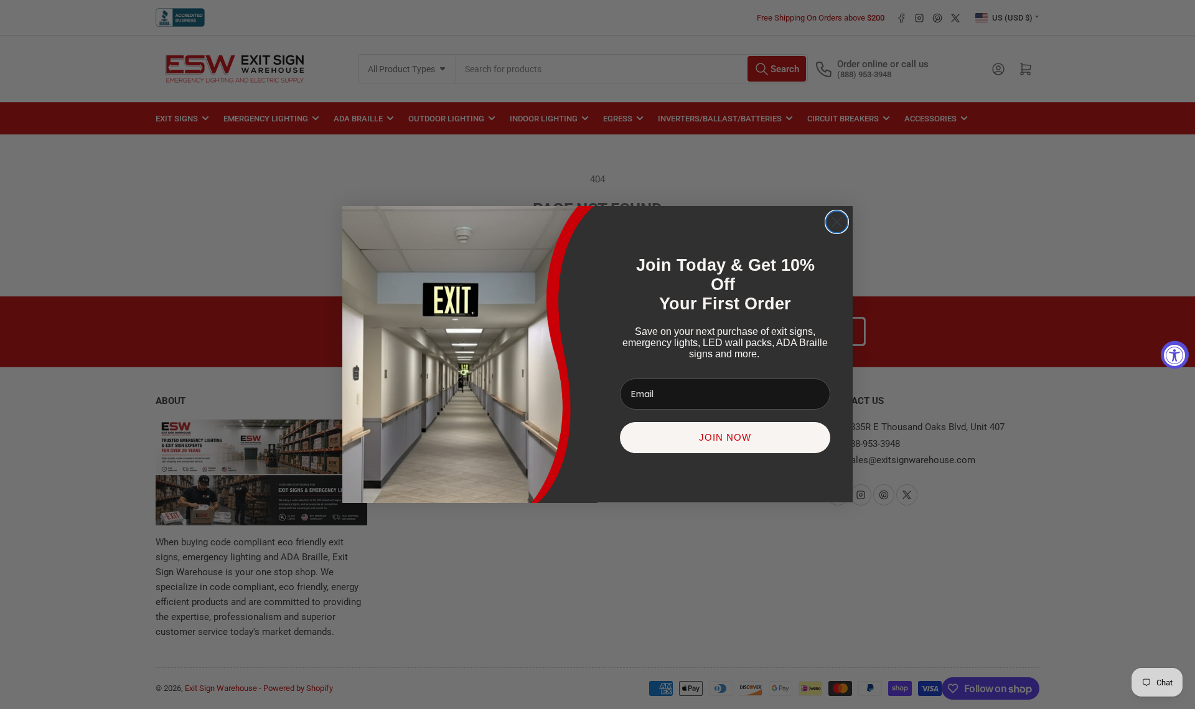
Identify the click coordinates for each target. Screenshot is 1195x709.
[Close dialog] (837, 222)
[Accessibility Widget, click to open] (1175, 354)
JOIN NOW (725, 438)
